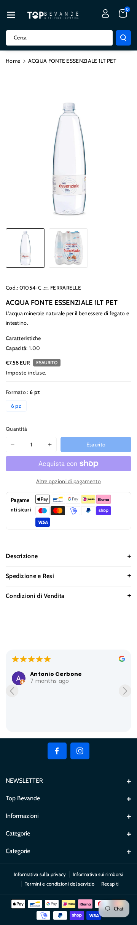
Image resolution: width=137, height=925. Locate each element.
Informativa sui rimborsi (98, 874)
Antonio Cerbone (56, 674)
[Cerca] (123, 38)
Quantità (16, 428)
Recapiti (110, 884)
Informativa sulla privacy (40, 874)
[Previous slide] (12, 690)
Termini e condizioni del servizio (60, 884)
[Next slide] (125, 690)
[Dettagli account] (105, 13)
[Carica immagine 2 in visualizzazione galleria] (68, 248)
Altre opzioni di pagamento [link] (68, 481)
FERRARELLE (65, 287)
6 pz (19, 407)
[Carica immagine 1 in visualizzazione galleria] (25, 248)
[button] (11, 15)
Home (13, 60)
